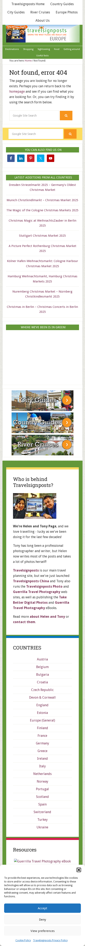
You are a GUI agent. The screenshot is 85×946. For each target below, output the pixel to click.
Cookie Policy (23, 940)
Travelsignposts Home (28, 4)
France (42, 736)
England (42, 705)
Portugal (42, 789)
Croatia (42, 682)
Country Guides (62, 4)
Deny (42, 919)
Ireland (42, 759)
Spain (42, 804)
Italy (42, 766)
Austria (42, 659)
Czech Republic (42, 690)
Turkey (42, 820)
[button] (79, 870)
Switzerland (42, 812)
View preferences (43, 931)
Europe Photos (67, 12)
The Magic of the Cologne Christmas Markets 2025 (42, 210)
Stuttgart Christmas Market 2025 (42, 235)
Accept (42, 908)
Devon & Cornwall (42, 697)
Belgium (42, 667)
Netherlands (42, 774)
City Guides (16, 12)
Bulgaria (42, 675)
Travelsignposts (42, 34)
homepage (17, 91)
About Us (42, 20)
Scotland (42, 797)
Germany (42, 743)
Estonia (42, 713)
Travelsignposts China (31, 581)
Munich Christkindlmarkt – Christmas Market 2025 (42, 200)
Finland (42, 728)
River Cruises (40, 12)
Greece (42, 751)
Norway (42, 781)
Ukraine (42, 827)
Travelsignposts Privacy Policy (50, 940)
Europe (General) (42, 720)
